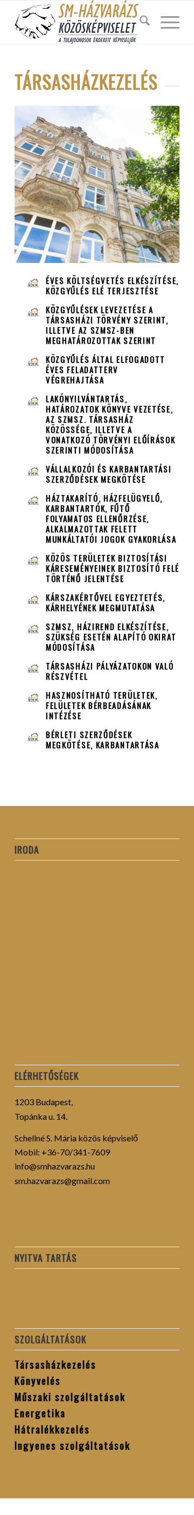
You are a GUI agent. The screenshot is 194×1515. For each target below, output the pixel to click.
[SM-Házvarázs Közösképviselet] (81, 22)
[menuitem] (139, 22)
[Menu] (164, 22)
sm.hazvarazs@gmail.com (62, 1180)
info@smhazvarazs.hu (55, 1166)
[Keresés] (139, 22)
